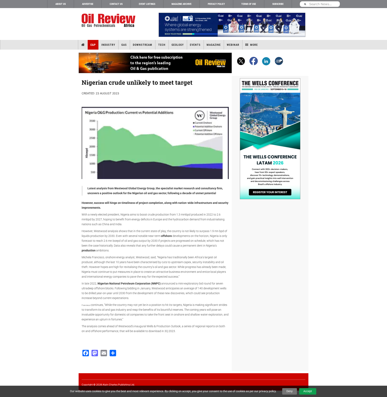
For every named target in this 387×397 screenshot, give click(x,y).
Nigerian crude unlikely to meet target (137, 82)
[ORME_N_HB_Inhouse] (155, 63)
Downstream (142, 44)
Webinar (233, 44)
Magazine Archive (181, 4)
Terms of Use (248, 4)
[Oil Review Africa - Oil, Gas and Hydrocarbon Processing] (109, 20)
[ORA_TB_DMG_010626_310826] (231, 25)
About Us (60, 4)
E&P (93, 44)
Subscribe (278, 4)
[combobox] (320, 4)
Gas (124, 44)
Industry (108, 44)
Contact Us (116, 4)
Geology (178, 44)
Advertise (87, 4)
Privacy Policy (216, 4)
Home (83, 45)
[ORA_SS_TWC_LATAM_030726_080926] (270, 138)
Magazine (214, 44)
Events (195, 44)
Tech (161, 44)
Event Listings (147, 4)
